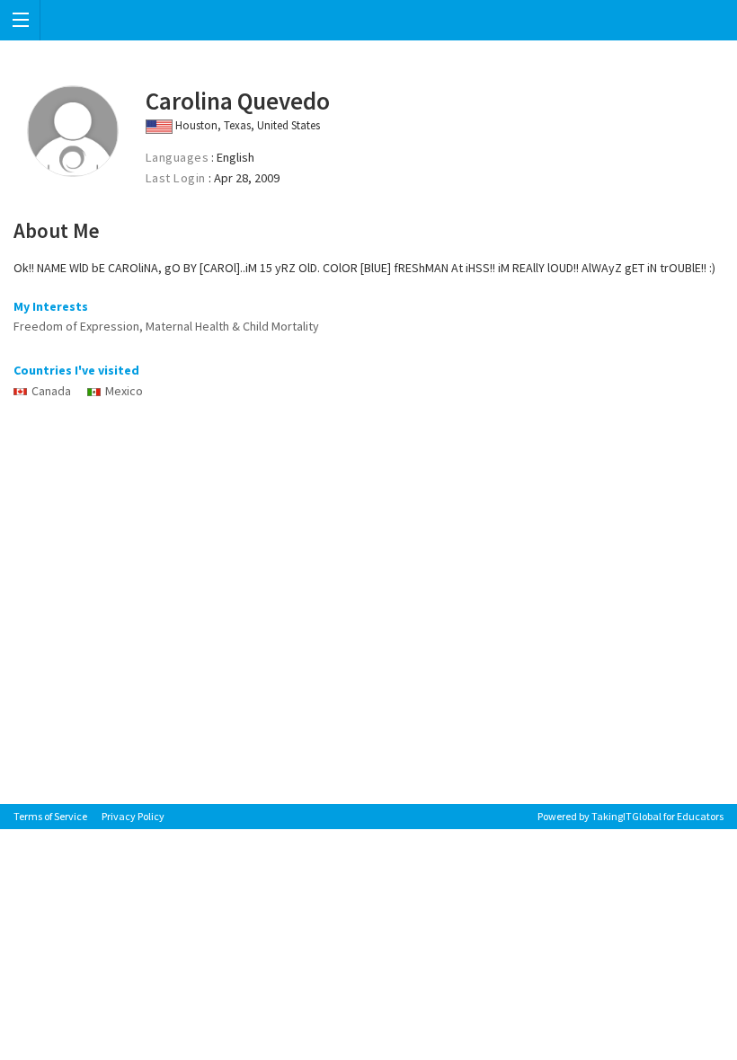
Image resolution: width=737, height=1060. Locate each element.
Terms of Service (50, 816)
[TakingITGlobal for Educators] (368, 20)
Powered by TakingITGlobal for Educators (630, 816)
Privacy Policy (133, 816)
